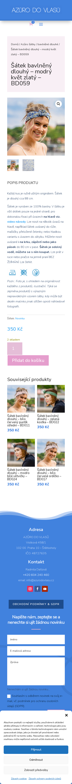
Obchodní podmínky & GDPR (36, 604)
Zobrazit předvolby (36, 770)
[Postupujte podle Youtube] (45, 589)
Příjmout (36, 749)
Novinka (20, 318)
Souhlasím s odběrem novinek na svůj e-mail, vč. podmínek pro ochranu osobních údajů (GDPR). (35, 701)
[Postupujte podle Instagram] (30, 589)
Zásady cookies (19, 778)
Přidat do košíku (28, 360)
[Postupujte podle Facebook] (37, 589)
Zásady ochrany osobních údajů (45, 778)
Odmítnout (36, 760)
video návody (16, 222)
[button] (66, 715)
